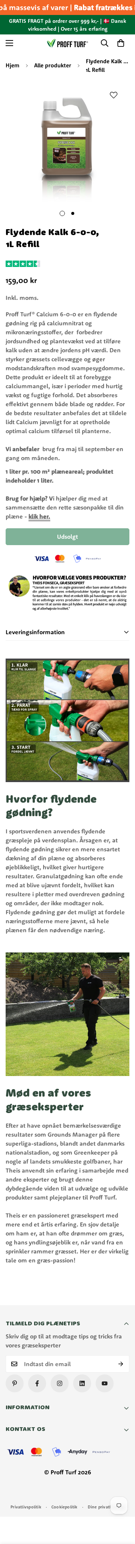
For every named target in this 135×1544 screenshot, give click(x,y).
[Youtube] (105, 1383)
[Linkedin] (82, 1383)
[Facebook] (37, 1383)
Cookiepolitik (64, 1507)
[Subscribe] (120, 1364)
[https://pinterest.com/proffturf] (15, 1383)
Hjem (13, 65)
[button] (120, 43)
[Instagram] (60, 1383)
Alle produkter (52, 65)
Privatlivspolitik (25, 1507)
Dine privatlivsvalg (106, 1507)
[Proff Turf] (67, 43)
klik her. (39, 516)
